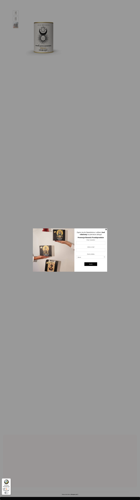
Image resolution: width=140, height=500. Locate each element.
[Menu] (9, 479)
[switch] (6, 493)
